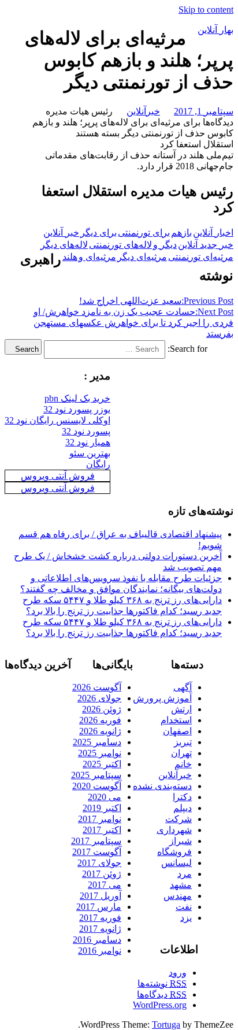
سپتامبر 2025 (96, 775)
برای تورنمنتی (144, 232)
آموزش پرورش (162, 698)
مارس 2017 (98, 907)
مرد (184, 874)
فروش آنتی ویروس (58, 476)
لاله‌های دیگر (64, 245)
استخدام (176, 720)
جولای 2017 (99, 863)
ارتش (181, 709)
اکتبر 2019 (102, 808)
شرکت (178, 819)
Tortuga (166, 1024)
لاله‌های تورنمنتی (120, 245)
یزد (186, 918)
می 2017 (104, 885)
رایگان (98, 464)
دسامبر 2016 (97, 940)
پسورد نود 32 (86, 431)
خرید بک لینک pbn (77, 398)
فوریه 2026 (100, 720)
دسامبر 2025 (97, 742)
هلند (69, 257)
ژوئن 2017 (101, 874)
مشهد (181, 885)
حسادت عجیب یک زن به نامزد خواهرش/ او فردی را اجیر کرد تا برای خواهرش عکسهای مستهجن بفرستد (133, 323)
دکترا (182, 797)
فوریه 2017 (100, 918)
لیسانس (176, 863)
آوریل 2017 (100, 896)
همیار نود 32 (87, 442)
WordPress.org (160, 1005)
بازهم (181, 232)
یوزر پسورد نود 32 (76, 409)
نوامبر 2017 (99, 819)
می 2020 (104, 797)
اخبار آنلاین (213, 232)
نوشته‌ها (162, 983)
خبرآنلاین (143, 111)
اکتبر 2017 (102, 830)
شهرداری (174, 830)
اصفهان (177, 731)
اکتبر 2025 (102, 764)
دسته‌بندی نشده (162, 786)
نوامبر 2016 (99, 950)
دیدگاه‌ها (162, 994)
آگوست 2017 (96, 852)
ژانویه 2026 (100, 731)
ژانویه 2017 (100, 929)
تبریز (183, 742)
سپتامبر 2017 (96, 841)
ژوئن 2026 (101, 709)
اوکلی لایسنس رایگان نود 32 (57, 420)
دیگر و (165, 245)
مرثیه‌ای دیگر (142, 257)
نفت (184, 907)
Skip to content (205, 9)
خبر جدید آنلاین (205, 245)
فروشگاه (174, 852)
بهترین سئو (89, 453)
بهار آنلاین (215, 30)
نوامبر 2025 (99, 753)
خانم (183, 764)
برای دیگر (98, 232)
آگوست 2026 (96, 687)
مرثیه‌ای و (97, 257)
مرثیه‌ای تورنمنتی (200, 257)
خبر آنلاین (61, 232)
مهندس (177, 896)
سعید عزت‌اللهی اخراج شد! (156, 301)
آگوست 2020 (96, 786)
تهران (181, 753)
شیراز (180, 841)
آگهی (182, 687)
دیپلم (182, 808)
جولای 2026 (99, 698)
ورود (178, 972)
